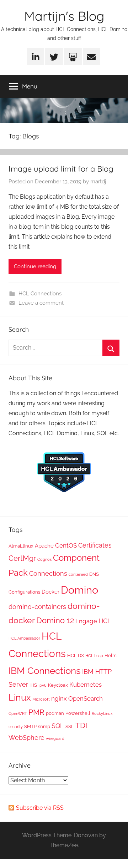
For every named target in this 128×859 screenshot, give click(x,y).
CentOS (66, 545)
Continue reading (35, 266)
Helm (111, 655)
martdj (98, 181)
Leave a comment (41, 303)
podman (55, 713)
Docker (50, 592)
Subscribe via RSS (40, 807)
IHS (33, 685)
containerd (78, 574)
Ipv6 (42, 685)
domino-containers (37, 606)
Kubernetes (85, 684)
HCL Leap (94, 656)
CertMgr (22, 558)
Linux (20, 697)
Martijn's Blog (64, 16)
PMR (36, 712)
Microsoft (41, 699)
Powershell (77, 713)
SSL (69, 726)
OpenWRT (18, 713)
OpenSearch (85, 698)
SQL (58, 726)
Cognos (44, 559)
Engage (86, 621)
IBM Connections (45, 670)
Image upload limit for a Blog (61, 169)
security (16, 727)
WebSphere (26, 737)
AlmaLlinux (21, 546)
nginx (59, 698)
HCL (104, 621)
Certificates (95, 545)
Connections (48, 573)
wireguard (55, 738)
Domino (79, 590)
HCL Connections (40, 293)
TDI (81, 725)
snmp (44, 726)
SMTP (30, 726)
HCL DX (75, 655)
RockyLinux (102, 713)
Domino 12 (55, 620)
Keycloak (58, 685)
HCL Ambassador (24, 638)
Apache (44, 546)
